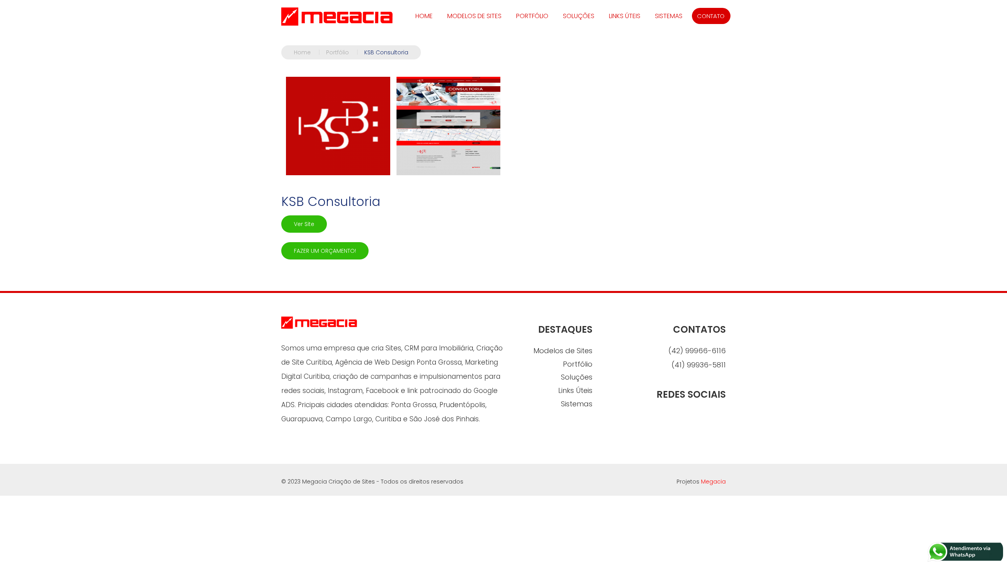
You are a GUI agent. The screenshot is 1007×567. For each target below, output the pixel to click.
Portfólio (532, 15)
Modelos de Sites (474, 15)
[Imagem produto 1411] (338, 126)
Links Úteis (624, 15)
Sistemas (668, 15)
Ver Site (304, 224)
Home (307, 52)
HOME (424, 15)
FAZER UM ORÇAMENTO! (325, 251)
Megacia (713, 481)
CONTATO (711, 16)
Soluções (578, 15)
